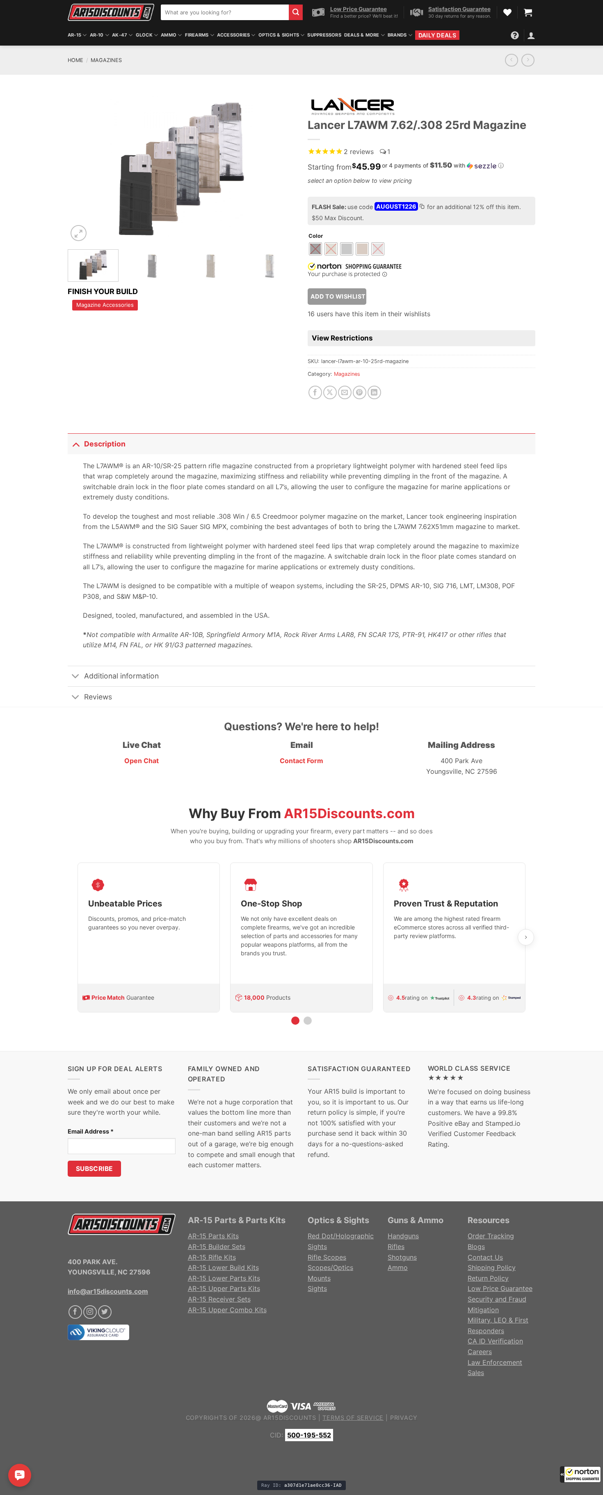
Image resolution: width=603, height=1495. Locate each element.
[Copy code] (421, 207)
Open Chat (141, 761)
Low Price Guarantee (500, 1288)
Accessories (233, 35)
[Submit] (296, 12)
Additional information (121, 676)
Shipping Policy (492, 1267)
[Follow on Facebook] (75, 1312)
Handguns (403, 1236)
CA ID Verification (495, 1341)
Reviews (98, 696)
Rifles (396, 1246)
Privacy (404, 1417)
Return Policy (488, 1278)
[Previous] (82, 167)
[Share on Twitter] (330, 392)
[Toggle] (76, 444)
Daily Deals (437, 35)
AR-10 (97, 35)
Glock (144, 35)
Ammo (168, 35)
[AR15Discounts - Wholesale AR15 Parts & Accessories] (111, 12)
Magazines (106, 60)
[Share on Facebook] (315, 392)
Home (75, 60)
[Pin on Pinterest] (359, 392)
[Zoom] (79, 233)
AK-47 (119, 35)
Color (315, 236)
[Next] (280, 167)
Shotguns (402, 1257)
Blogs (476, 1246)
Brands (397, 35)
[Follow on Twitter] (105, 1312)
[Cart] (528, 12)
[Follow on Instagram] (90, 1312)
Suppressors (324, 35)
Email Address (91, 1131)
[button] (580, 1474)
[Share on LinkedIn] (374, 392)
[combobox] (225, 12)
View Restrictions (342, 338)
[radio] (315, 249)
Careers (480, 1352)
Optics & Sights (278, 35)
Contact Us (485, 1257)
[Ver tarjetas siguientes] (526, 937)
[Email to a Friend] (345, 392)
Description (105, 443)
